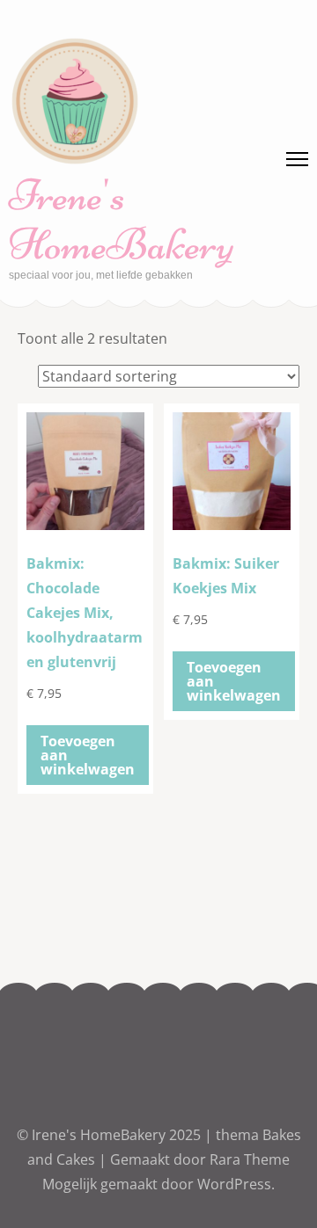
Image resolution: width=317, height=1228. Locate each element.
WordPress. (236, 1184)
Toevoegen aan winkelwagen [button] (88, 755)
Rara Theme (250, 1159)
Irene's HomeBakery (121, 220)
